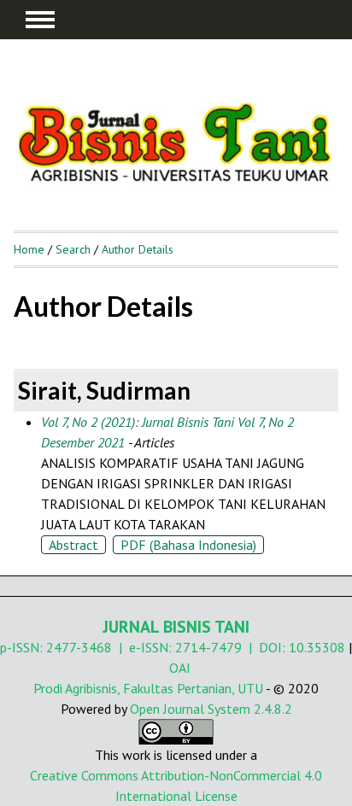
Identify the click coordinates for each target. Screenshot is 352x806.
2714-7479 (208, 647)
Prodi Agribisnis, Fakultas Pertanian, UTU (148, 688)
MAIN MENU (40, 19)
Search (73, 249)
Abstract (73, 544)
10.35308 (317, 647)
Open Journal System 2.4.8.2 (211, 708)
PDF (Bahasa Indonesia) (188, 544)
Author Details (137, 249)
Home (29, 249)
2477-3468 (79, 647)
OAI (180, 667)
